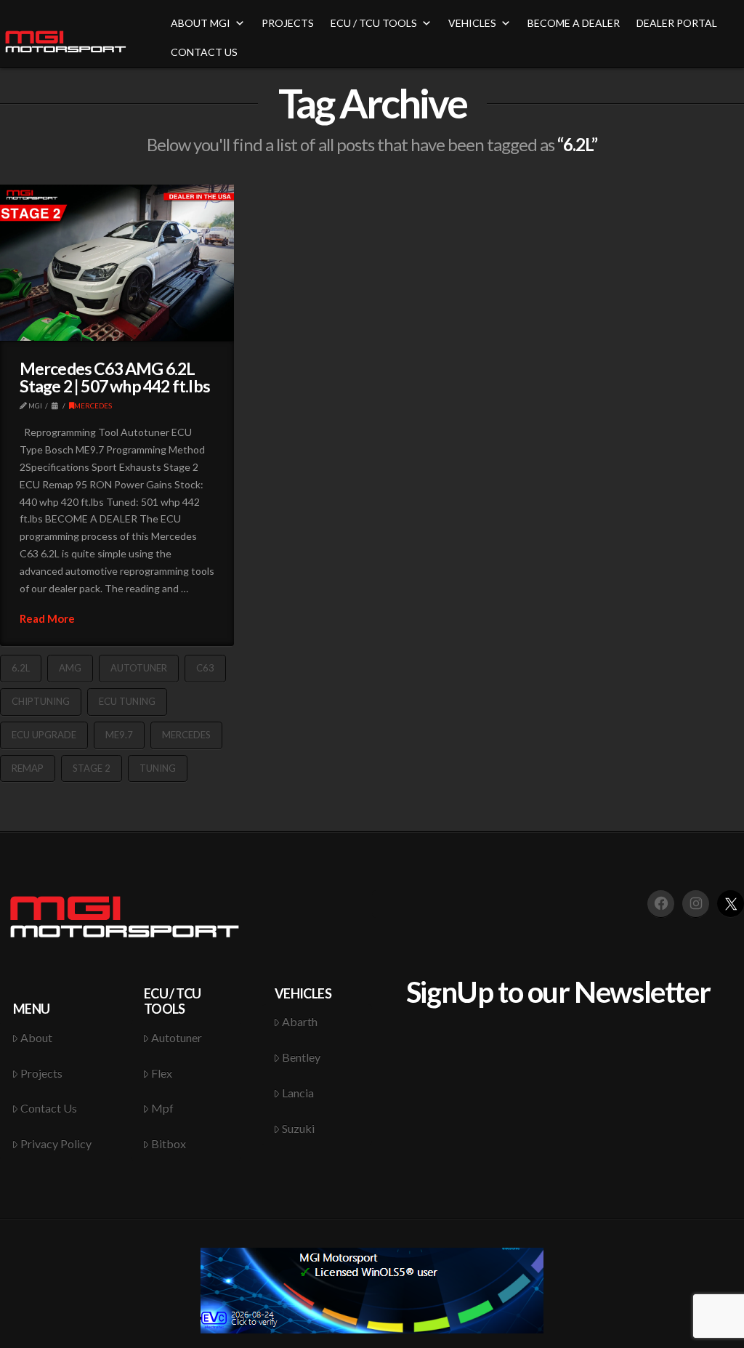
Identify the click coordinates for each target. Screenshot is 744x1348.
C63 (205, 668)
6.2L (21, 668)
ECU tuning (127, 701)
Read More (47, 618)
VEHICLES (472, 23)
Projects (41, 1073)
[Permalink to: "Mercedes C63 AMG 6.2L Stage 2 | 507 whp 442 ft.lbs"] (117, 263)
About (36, 1037)
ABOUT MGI (200, 23)
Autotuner (138, 668)
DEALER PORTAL (676, 23)
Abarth (300, 1021)
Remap (28, 768)
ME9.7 (119, 734)
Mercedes (186, 734)
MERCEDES (93, 405)
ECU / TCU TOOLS (374, 23)
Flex (161, 1073)
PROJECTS (288, 23)
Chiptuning (41, 701)
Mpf (162, 1108)
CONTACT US (204, 52)
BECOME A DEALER (573, 23)
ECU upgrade (44, 734)
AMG (70, 668)
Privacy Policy (56, 1143)
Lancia (298, 1092)
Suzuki (298, 1128)
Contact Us (48, 1108)
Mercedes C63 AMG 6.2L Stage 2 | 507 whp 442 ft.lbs (115, 377)
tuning (158, 768)
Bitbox (168, 1143)
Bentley (301, 1057)
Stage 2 (91, 768)
